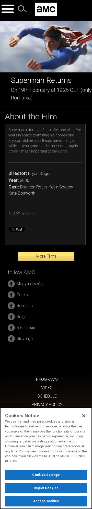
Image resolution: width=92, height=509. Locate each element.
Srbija (22, 316)
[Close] (83, 415)
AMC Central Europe (46, 9)
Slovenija (25, 338)
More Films (46, 256)
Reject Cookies (46, 488)
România (25, 305)
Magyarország (30, 283)
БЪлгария (26, 327)
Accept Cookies (46, 501)
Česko (22, 294)
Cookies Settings (46, 475)
